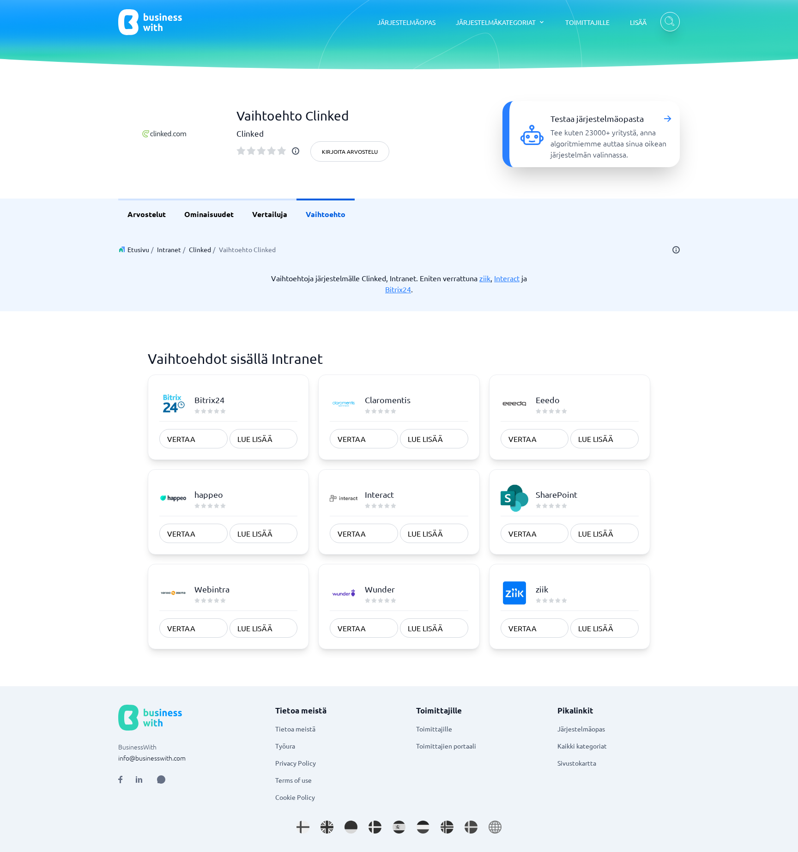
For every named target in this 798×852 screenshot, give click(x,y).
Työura (285, 746)
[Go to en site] (495, 827)
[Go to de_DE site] (351, 827)
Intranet (169, 249)
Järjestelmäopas (581, 729)
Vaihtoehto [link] (325, 214)
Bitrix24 (398, 289)
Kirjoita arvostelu (350, 151)
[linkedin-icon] (139, 779)
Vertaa (181, 438)
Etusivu (138, 249)
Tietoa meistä (295, 729)
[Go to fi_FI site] (302, 827)
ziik (484, 278)
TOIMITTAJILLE (587, 22)
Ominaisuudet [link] (209, 214)
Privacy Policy (295, 763)
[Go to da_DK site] (375, 827)
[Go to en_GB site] (326, 827)
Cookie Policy (295, 797)
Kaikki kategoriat (582, 746)
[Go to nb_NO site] (447, 827)
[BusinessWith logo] (150, 22)
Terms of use (293, 780)
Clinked (200, 249)
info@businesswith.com (152, 757)
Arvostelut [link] (146, 214)
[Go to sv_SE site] (471, 827)
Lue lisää (254, 438)
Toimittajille (434, 729)
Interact (507, 278)
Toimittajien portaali (446, 746)
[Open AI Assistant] (161, 779)
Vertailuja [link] (269, 214)
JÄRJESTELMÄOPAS (406, 22)
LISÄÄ (638, 22)
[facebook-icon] (120, 779)
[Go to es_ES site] (399, 827)
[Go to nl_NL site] (423, 827)
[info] (295, 151)
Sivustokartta (576, 763)
